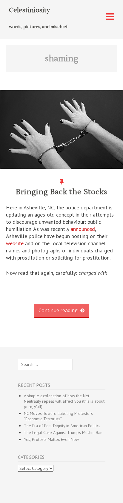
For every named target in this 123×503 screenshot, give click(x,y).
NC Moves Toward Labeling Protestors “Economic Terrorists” (58, 416)
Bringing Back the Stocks (61, 192)
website (15, 243)
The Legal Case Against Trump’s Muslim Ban (63, 432)
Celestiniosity (29, 10)
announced (82, 229)
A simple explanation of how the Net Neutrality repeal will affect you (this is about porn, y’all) (64, 401)
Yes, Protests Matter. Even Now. (51, 439)
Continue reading (59, 310)
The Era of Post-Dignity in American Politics (62, 425)
